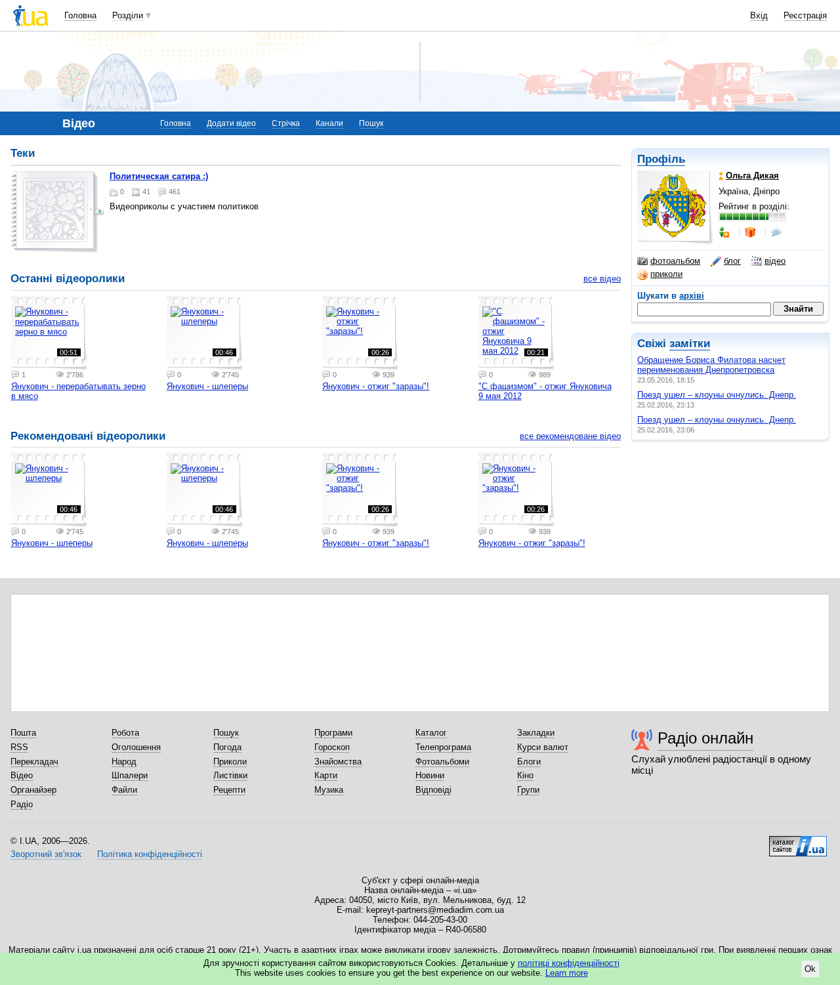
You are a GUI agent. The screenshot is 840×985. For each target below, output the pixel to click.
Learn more (566, 973)
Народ (124, 761)
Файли (124, 790)
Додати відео (231, 123)
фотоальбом (675, 261)
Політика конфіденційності (149, 854)
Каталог (431, 733)
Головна (80, 15)
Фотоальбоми (442, 761)
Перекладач (34, 761)
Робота (125, 733)
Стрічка (286, 123)
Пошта (23, 733)
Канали (329, 123)
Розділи (127, 15)
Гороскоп (332, 747)
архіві (691, 296)
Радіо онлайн (705, 738)
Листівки (230, 775)
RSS (19, 747)
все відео (602, 278)
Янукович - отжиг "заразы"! (375, 386)
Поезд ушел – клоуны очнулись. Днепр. (716, 395)
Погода (227, 747)
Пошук (371, 123)
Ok (810, 969)
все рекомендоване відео (570, 436)
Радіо (21, 804)
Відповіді (433, 790)
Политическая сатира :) (159, 176)
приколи (666, 274)
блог (732, 261)
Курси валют (542, 747)
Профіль (661, 159)
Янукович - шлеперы (207, 386)
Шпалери (130, 775)
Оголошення (136, 747)
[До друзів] (725, 232)
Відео (21, 775)
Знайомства (338, 761)
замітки (689, 343)
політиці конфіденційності (569, 963)
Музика (328, 790)
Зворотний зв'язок (45, 854)
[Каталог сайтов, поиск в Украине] (798, 841)
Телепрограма (443, 747)
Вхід (759, 15)
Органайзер (33, 790)
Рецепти (229, 790)
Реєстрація (805, 15)
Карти (325, 775)
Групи (528, 790)
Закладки (536, 733)
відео (775, 261)
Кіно (525, 775)
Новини (429, 775)
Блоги (529, 761)
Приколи (230, 761)
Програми (333, 733)
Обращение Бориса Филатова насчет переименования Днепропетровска (711, 365)
